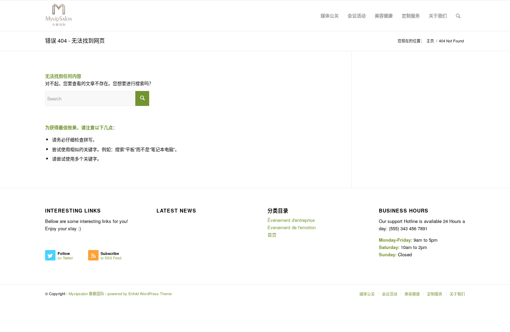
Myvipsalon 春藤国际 (86, 293)
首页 (272, 234)
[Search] (458, 15)
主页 (430, 40)
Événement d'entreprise (291, 220)
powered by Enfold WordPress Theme (140, 293)
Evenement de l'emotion (291, 227)
